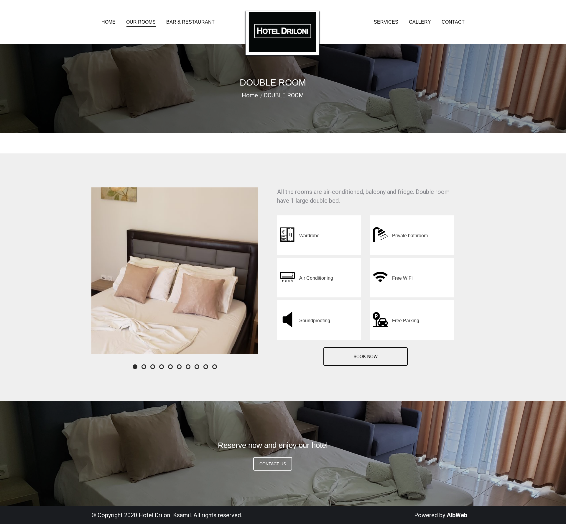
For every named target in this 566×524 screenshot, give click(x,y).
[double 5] (174, 270)
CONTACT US (272, 463)
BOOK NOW (365, 356)
